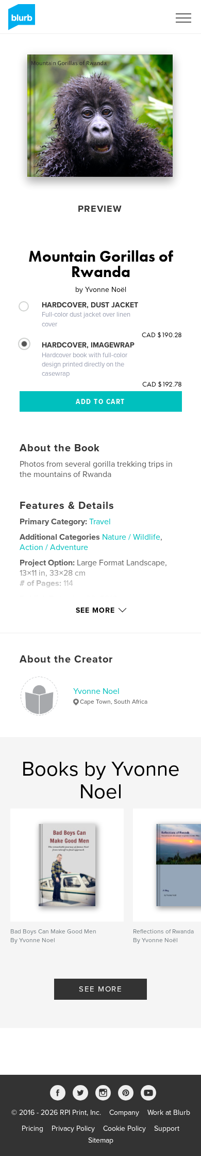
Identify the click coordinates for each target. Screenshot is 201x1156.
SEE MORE (100, 989)
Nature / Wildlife (131, 537)
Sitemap (100, 1140)
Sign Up (143, 18)
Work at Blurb (168, 1112)
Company (124, 1112)
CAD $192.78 (162, 384)
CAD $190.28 (162, 334)
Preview (100, 208)
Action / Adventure (54, 547)
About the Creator (66, 659)
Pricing (32, 1128)
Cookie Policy (124, 1128)
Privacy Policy (73, 1128)
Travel (100, 522)
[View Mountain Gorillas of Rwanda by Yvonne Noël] (100, 115)
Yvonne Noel (96, 691)
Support (166, 1128)
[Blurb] (20, 21)
